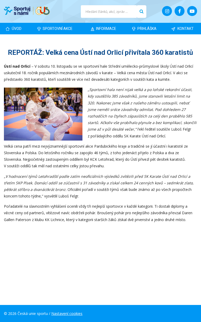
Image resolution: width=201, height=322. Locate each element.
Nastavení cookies (66, 313)
